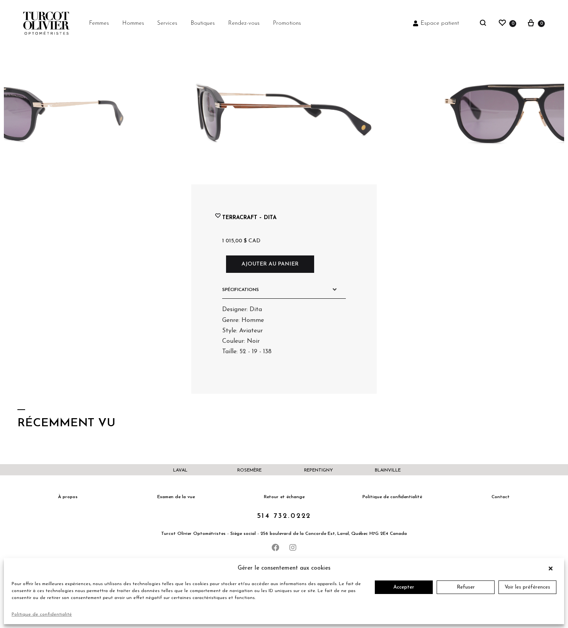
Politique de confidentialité (42, 614)
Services (167, 23)
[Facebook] (275, 547)
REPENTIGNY (318, 470)
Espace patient (439, 23)
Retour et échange (284, 497)
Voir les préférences (527, 587)
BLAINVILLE (388, 470)
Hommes (133, 23)
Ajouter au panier (270, 264)
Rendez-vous (244, 23)
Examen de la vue (176, 497)
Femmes (99, 23)
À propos (68, 497)
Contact (500, 497)
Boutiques (202, 23)
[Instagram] (293, 547)
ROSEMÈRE (249, 470)
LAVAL (180, 470)
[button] (552, 568)
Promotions (287, 23)
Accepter (403, 587)
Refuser (466, 587)
